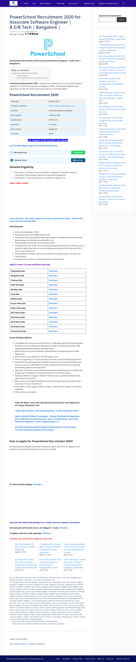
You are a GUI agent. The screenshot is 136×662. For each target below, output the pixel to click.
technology (57, 617)
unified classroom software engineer (29, 619)
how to (39, 596)
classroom (60, 591)
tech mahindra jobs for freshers (41, 617)
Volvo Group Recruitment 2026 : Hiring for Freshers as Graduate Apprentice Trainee (112, 59)
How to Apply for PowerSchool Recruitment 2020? (32, 78)
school (67, 610)
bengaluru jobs (18, 591)
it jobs (77, 601)
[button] (123, 3)
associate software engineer (73, 582)
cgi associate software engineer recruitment (40, 591)
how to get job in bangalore (53, 596)
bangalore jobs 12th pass (51, 587)
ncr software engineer (24, 608)
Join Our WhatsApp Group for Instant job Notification (34, 145)
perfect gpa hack (58, 608)
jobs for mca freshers (76, 603)
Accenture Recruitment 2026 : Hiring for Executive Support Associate (111, 120)
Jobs (34, 3)
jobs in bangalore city (17, 605)
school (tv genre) (76, 610)
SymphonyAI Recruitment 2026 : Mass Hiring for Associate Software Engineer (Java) (112, 188)
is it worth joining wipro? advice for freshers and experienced (52, 601)
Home (26, 3)
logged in (24, 644)
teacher (26, 617)
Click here (53, 275)
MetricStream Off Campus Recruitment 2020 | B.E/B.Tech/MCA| (35, 621)
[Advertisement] (48, 202)
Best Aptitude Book (25, 411)
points (83, 608)
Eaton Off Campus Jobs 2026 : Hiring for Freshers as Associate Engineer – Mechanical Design (112, 154)
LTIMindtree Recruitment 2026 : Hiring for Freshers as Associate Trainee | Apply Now (112, 47)
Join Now (79, 152)
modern (12, 608)
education (25, 594)
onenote (35, 608)
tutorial (82, 617)
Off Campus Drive (48, 580)
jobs (19, 603)
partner (48, 608)
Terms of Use (90, 659)
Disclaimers (66, 659)
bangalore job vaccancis (33, 587)
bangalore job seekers (57, 585)
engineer (33, 594)
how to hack (68, 596)
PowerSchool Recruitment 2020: (24, 73)
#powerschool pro (45, 582)
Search (121, 20)
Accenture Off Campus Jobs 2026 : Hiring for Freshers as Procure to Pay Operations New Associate (112, 70)
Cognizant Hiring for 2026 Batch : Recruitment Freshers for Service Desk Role (112, 132)
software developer (42, 612)
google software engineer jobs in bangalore (52, 594)
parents (42, 608)
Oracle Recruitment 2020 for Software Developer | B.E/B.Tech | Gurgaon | (39, 624)
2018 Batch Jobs (30, 578)
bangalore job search (25, 585)
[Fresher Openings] (14, 3)
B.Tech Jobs (65, 578)
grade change (74, 594)
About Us (100, 659)
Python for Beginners (24, 421)
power (12, 610)
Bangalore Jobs (76, 578)
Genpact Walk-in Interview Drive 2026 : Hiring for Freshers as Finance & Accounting (112, 165)
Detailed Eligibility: (22, 76)
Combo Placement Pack (66, 411)
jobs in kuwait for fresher (58, 605)
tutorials (13, 619)
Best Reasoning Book (45, 411)
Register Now (89, 3)
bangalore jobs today (44, 589)
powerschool (33, 610)
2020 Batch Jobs (54, 578)
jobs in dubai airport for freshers (37, 605)
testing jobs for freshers (70, 617)
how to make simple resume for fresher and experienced (40, 598)
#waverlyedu (57, 582)
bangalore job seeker (41, 585)
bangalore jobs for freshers (25, 589)
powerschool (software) (47, 610)
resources (60, 610)
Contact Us (110, 659)
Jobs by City (73, 3)
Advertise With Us (123, 659)
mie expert (80, 605)
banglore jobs (71, 589)
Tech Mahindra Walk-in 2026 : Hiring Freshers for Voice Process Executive (112, 109)
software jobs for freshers (60, 614)
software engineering (42, 614)
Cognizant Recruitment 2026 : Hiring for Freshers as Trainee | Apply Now (112, 199)
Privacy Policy (78, 659)
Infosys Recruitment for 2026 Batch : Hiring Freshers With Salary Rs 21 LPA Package (111, 143)
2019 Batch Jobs (42, 578)
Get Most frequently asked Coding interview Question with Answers (45, 427)
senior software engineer (18, 612)
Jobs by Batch (45, 3)
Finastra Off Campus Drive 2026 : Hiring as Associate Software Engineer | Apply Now (112, 177)
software (31, 612)
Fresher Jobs (27, 580)
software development (58, 612)
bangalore (13, 585)
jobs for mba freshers (60, 603)
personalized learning (72, 608)
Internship (60, 3)
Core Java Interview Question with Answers (34, 430)
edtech (19, 594)
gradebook (13, 596)
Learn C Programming (57, 419)
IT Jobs (34, 580)
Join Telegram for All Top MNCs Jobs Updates (48, 140)
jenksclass (13, 603)
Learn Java (73, 419)
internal (63, 598)
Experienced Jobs (16, 580)
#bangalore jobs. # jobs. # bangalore (25, 582)
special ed (74, 614)
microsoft (71, 605)
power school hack (21, 610)
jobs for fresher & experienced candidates (36, 603)
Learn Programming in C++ (47, 421)
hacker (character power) (27, 596)
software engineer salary (25, 614)
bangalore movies (58, 589)
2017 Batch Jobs (17, 578)
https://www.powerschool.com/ (62, 106)
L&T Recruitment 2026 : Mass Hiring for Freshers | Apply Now (26, 547)
